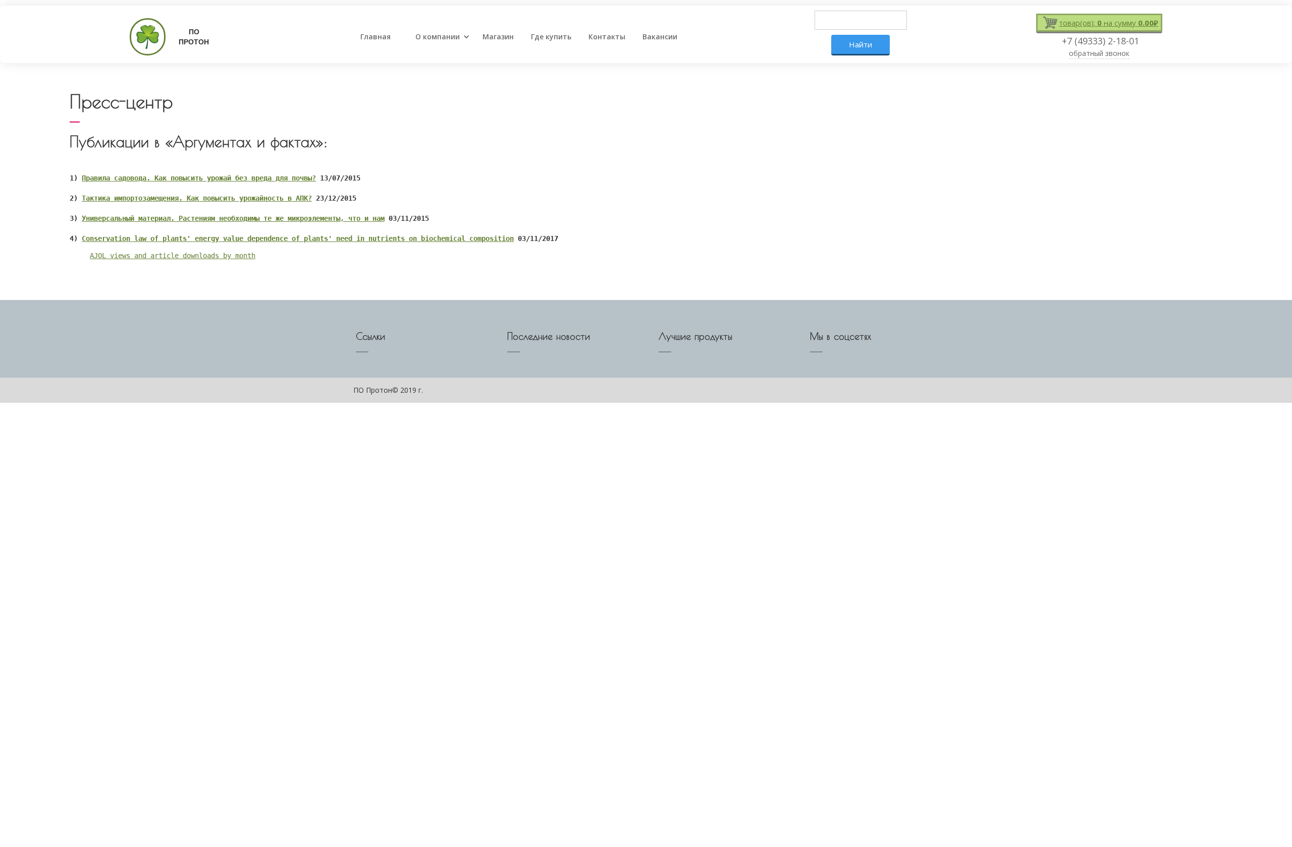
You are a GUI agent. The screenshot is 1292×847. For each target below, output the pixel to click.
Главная (375, 36)
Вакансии (659, 36)
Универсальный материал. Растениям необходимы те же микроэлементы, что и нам (233, 218)
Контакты (606, 36)
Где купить (551, 36)
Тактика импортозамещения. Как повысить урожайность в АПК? (197, 198)
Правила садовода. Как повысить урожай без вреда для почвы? (199, 178)
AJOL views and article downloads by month (172, 256)
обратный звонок (1099, 53)
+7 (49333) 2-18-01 (1100, 41)
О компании (437, 36)
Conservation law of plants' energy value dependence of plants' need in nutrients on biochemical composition (298, 238)
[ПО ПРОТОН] (144, 37)
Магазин (498, 36)
